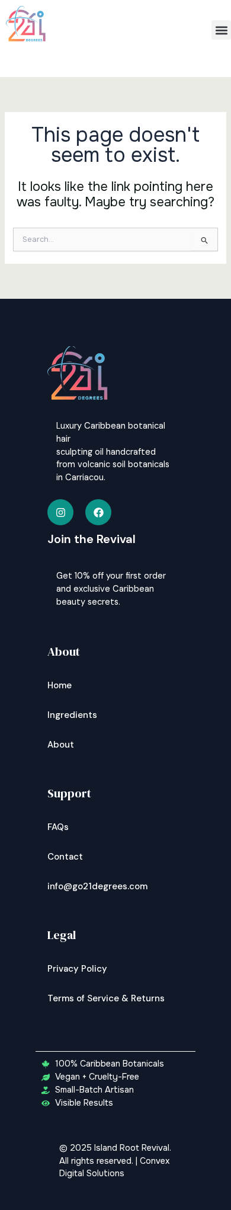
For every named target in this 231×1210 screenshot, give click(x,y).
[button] (221, 30)
